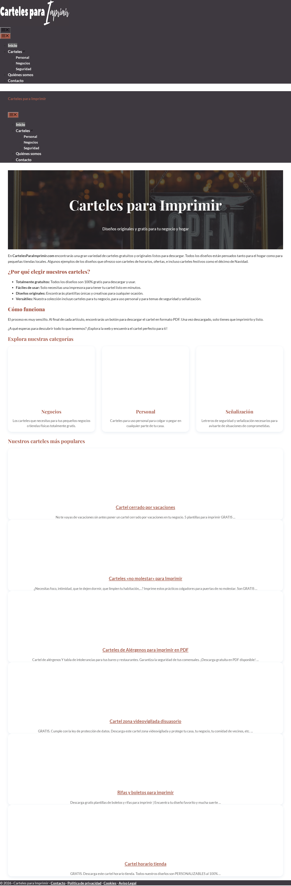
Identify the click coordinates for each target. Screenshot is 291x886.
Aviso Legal (127, 883)
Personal (22, 57)
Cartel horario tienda (145, 863)
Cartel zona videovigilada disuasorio (145, 721)
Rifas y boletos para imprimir (145, 792)
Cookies (110, 883)
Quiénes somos (20, 74)
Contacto (16, 80)
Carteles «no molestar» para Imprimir (145, 578)
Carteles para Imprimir (27, 98)
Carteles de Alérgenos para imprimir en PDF (145, 649)
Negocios (23, 63)
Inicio (12, 45)
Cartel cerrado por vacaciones (145, 507)
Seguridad (23, 69)
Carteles (15, 51)
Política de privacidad (84, 883)
